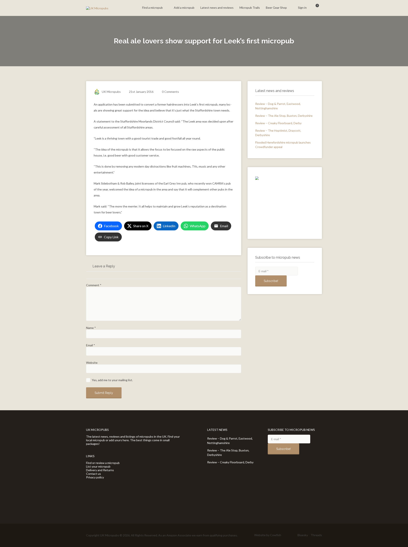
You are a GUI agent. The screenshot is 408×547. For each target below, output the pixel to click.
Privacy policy (95, 477)
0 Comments (170, 91)
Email (90, 345)
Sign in (302, 7)
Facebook (286, 535)
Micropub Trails (249, 7)
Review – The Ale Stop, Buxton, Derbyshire (284, 115)
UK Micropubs (111, 91)
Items (315, 8)
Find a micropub (152, 7)
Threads (316, 535)
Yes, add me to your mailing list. (112, 380)
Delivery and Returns (100, 470)
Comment (93, 285)
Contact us (93, 473)
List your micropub (98, 466)
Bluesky (303, 535)
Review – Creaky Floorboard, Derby (278, 123)
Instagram (293, 535)
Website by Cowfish (267, 535)
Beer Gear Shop (276, 7)
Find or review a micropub (103, 463)
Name (91, 328)
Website (92, 362)
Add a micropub (184, 7)
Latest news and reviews (217, 7)
